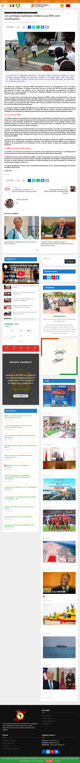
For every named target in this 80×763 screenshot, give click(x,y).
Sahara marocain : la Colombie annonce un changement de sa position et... (58, 566)
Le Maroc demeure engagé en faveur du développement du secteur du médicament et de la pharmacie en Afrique (57, 243)
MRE (30, 12)
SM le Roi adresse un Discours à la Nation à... (19, 517)
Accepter (49, 761)
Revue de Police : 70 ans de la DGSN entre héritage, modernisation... (58, 410)
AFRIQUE (14, 12)
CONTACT (5, 746)
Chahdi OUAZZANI (13, 22)
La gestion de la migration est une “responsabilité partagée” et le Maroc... (57, 662)
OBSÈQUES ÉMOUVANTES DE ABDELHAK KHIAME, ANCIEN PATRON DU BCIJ (56, 191)
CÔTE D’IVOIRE (47, 718)
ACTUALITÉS (8, 12)
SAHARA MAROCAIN (48, 721)
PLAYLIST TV (11, 259)
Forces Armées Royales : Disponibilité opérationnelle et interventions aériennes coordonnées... (17, 477)
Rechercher (46, 258)
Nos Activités (11, 411)
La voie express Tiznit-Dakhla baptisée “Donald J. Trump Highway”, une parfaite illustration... (58, 694)
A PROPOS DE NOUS (9, 740)
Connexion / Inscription (72, 1)
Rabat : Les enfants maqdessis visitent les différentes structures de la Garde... (58, 441)
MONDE (26, 12)
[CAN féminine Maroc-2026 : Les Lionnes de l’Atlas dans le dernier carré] (59, 520)
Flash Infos (20, 12)
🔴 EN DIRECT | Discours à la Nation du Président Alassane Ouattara (57, 597)
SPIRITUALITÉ (46, 724)
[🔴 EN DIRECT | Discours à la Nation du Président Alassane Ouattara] (59, 583)
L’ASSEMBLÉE (49, 288)
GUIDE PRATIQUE (8, 743)
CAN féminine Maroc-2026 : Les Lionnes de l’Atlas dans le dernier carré (59, 535)
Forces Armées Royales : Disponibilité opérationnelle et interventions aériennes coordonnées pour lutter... (58, 629)
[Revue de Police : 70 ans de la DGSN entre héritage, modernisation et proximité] (59, 396)
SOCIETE (35, 12)
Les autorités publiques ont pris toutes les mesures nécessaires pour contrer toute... (59, 473)
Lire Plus (57, 761)
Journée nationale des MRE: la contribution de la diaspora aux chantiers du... (59, 504)
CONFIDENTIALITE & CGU (10, 749)
